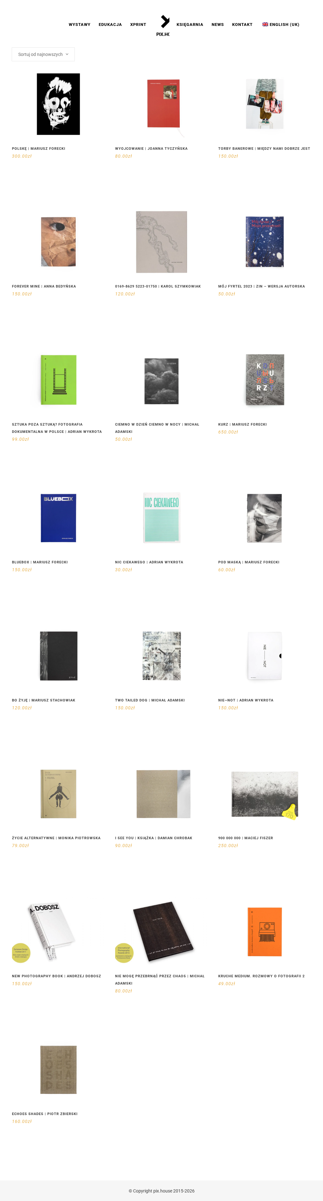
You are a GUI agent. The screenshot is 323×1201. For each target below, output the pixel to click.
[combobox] (43, 54)
